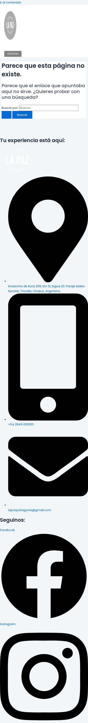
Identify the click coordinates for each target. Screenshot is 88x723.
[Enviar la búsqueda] (6, 115)
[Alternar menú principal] (13, 46)
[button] (1, 6)
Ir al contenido (10, 2)
